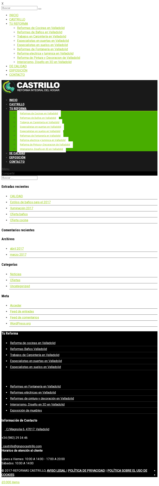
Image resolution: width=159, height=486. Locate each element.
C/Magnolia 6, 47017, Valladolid (27, 429)
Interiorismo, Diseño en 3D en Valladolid (44, 62)
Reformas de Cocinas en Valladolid (41, 28)
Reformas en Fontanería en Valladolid (35, 386)
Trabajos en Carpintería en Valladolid (41, 36)
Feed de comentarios (24, 317)
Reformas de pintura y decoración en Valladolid (42, 398)
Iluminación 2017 (21, 208)
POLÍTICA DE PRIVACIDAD (86, 470)
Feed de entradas (22, 311)
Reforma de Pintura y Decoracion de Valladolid (48, 58)
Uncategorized (20, 286)
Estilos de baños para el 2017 (30, 202)
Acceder (15, 305)
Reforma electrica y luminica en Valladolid (45, 53)
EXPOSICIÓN (18, 70)
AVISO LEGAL (56, 470)
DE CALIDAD (18, 66)
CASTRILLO (17, 19)
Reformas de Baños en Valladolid (39, 32)
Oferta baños (19, 214)
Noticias (15, 274)
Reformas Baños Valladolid (28, 349)
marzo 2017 (18, 254)
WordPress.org (20, 323)
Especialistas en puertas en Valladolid (43, 41)
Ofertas (15, 280)
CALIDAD (16, 196)
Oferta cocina (19, 220)
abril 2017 (17, 248)
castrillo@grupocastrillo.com (22, 446)
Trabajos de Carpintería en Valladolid (34, 355)
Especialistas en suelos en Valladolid (42, 45)
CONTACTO (17, 75)
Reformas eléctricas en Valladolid (33, 392)
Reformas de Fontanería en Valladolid (42, 49)
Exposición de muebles (26, 410)
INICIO (13, 15)
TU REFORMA (18, 24)
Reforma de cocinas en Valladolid (32, 343)
